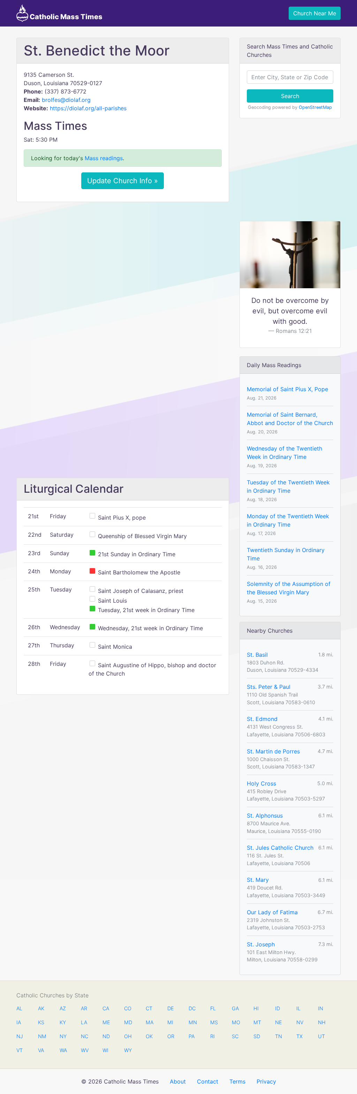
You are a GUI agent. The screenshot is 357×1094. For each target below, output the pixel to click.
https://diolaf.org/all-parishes (88, 108)
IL (298, 1008)
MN (192, 1022)
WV (84, 1050)
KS (41, 1022)
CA (105, 1008)
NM (41, 1036)
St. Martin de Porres (273, 751)
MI (170, 1022)
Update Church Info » (122, 181)
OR (170, 1036)
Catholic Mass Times (65, 17)
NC (84, 1036)
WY (127, 1050)
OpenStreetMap (315, 107)
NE (278, 1022)
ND (105, 1036)
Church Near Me (314, 13)
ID (277, 1008)
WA (63, 1050)
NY (63, 1036)
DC (192, 1008)
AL (19, 1008)
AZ (63, 1008)
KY (63, 1022)
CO (127, 1008)
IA (18, 1022)
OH (127, 1036)
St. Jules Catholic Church (280, 847)
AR (84, 1008)
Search (290, 95)
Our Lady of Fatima (272, 912)
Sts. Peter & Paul (268, 686)
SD (256, 1036)
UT (321, 1036)
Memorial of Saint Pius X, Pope (287, 389)
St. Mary (258, 879)
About (178, 1081)
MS (213, 1022)
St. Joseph (261, 944)
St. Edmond (262, 718)
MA (149, 1022)
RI (212, 1036)
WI (105, 1050)
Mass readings (104, 158)
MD (127, 1022)
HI (256, 1008)
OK (149, 1036)
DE (170, 1008)
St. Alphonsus (265, 815)
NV (299, 1022)
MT (256, 1022)
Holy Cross (261, 783)
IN (320, 1008)
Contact (207, 1081)
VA (41, 1050)
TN (278, 1036)
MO (235, 1022)
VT (19, 1050)
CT (149, 1008)
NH (321, 1022)
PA (192, 1036)
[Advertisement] (122, 259)
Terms (237, 1081)
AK (41, 1008)
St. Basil (257, 654)
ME (105, 1022)
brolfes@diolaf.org (66, 99)
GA (235, 1008)
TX (299, 1036)
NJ (19, 1036)
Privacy (266, 1081)
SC (235, 1036)
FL (213, 1008)
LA (84, 1022)
